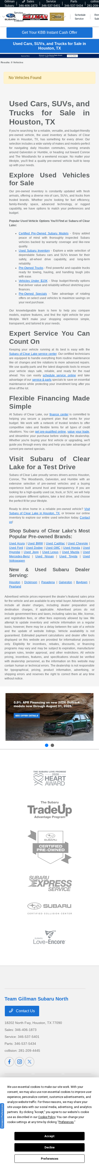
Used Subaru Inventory (34, 250)
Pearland (15, 586)
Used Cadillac (55, 543)
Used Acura (17, 543)
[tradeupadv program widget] (49, 810)
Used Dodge (34, 547)
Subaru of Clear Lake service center (32, 354)
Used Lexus (50, 552)
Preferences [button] (66, 1122)
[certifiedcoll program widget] (49, 908)
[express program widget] (49, 883)
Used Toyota (68, 556)
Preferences (49, 1158)
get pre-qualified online (50, 431)
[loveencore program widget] (49, 937)
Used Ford (16, 547)
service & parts (41, 379)
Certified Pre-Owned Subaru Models (43, 233)
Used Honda (71, 547)
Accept (49, 1136)
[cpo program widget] (49, 847)
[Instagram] (19, 1062)
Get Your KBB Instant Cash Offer (49, 32)
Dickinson (30, 582)
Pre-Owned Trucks (31, 268)
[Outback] (49, 717)
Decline (49, 1147)
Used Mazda (70, 552)
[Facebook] (9, 1062)
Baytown (81, 582)
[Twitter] (29, 1062)
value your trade (78, 431)
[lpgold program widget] (49, 778)
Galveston (65, 582)
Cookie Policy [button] (46, 1117)
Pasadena (48, 582)
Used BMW (35, 543)
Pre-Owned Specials (33, 293)
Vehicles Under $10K (33, 281)
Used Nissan (44, 556)
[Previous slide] (46, 745)
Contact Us (25, 1011)
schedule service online (59, 375)
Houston (14, 582)
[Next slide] (52, 745)
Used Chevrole (78, 543)
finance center (59, 414)
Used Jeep (31, 552)
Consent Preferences (2, 1116)
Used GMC (53, 547)
